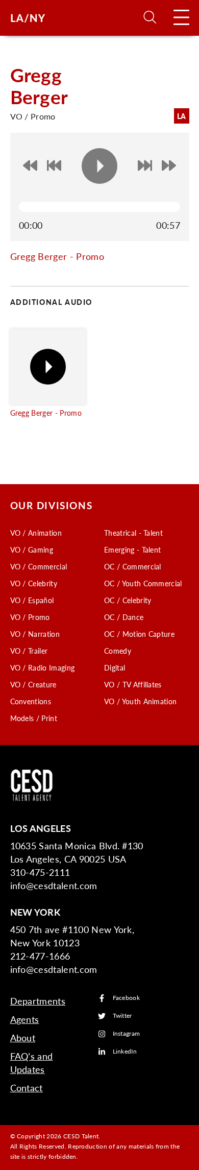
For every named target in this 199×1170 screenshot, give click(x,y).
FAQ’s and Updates (31, 1062)
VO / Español (32, 600)
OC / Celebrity (127, 600)
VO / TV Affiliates (133, 684)
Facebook (126, 998)
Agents (24, 1019)
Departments (38, 1000)
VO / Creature (33, 684)
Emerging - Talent (132, 549)
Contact (26, 1087)
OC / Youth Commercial (143, 583)
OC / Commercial (132, 566)
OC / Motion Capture (139, 634)
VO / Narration (35, 634)
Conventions (31, 701)
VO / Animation (36, 533)
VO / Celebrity (33, 583)
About (23, 1037)
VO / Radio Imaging (42, 667)
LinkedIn (125, 1052)
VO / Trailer (29, 651)
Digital (114, 667)
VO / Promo (30, 617)
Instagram (126, 1034)
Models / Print (33, 718)
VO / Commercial (38, 566)
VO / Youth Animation (140, 701)
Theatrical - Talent (133, 533)
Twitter (122, 1016)
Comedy (117, 651)
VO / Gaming (32, 549)
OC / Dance (123, 617)
